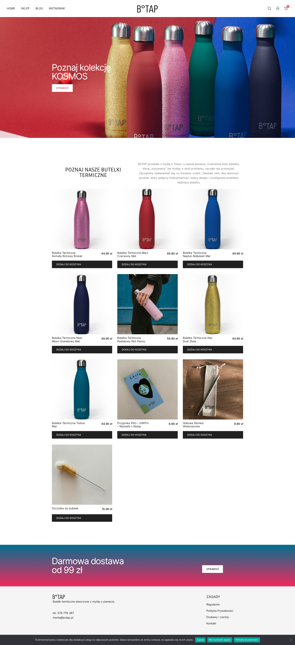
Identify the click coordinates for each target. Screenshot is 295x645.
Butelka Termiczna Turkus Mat (68, 424)
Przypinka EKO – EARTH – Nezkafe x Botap (133, 424)
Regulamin (213, 604)
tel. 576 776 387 (63, 613)
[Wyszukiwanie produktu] (269, 8)
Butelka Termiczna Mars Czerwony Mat (132, 254)
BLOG (39, 8)
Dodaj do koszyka (68, 264)
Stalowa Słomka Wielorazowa (193, 424)
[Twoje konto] (278, 8)
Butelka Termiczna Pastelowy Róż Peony (131, 339)
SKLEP (25, 8)
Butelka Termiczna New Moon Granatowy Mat (67, 339)
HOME (11, 8)
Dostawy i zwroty (217, 617)
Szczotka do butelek (65, 508)
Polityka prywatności (247, 639)
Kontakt (211, 623)
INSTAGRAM (57, 8)
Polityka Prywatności (219, 610)
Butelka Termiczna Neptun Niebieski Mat (196, 254)
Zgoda (200, 639)
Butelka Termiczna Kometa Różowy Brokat (67, 254)
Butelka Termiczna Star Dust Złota (197, 339)
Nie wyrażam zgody (219, 639)
